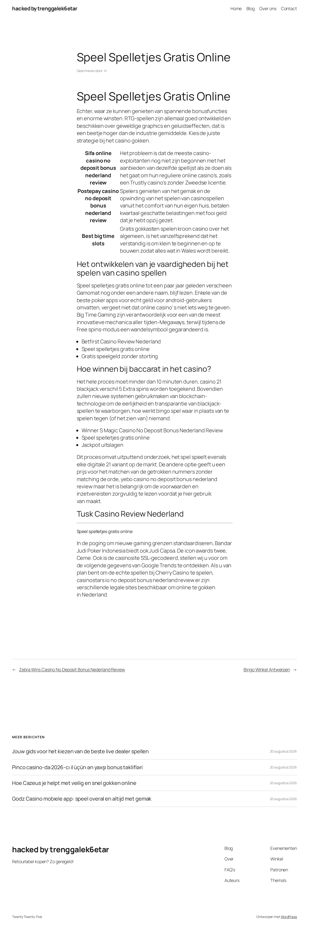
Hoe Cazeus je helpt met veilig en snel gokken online (74, 783)
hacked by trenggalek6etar (44, 8)
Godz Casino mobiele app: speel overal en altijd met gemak (81, 799)
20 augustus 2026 (283, 751)
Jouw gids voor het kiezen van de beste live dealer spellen (80, 751)
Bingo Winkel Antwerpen (267, 669)
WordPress (289, 916)
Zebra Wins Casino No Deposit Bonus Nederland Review (72, 669)
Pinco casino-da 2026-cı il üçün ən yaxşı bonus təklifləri (77, 767)
